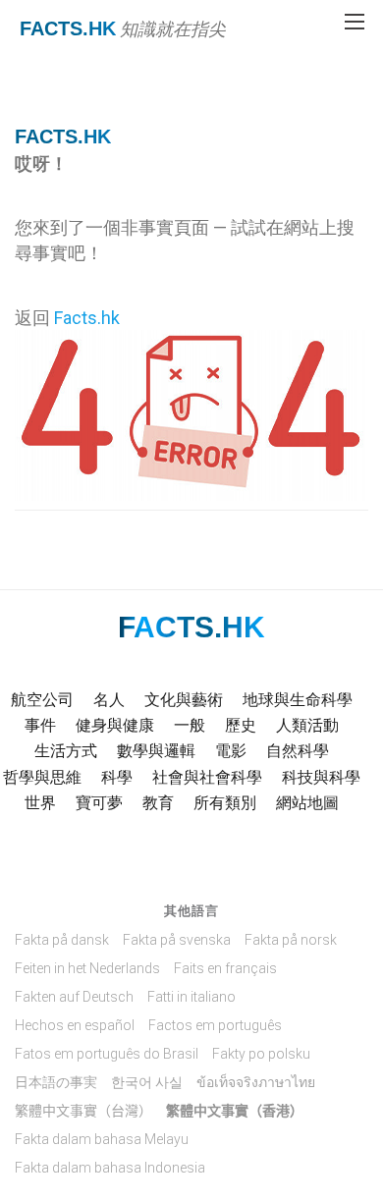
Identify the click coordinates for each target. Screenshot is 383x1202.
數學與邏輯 (156, 750)
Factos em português (215, 1025)
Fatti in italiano (191, 997)
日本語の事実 (56, 1082)
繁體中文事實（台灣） (83, 1111)
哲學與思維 (42, 777)
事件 (40, 725)
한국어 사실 (147, 1082)
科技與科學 (321, 777)
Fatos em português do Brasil (106, 1054)
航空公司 (42, 699)
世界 (40, 802)
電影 (230, 750)
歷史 (240, 725)
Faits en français (225, 968)
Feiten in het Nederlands (87, 968)
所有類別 (224, 802)
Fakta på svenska (177, 940)
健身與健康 (115, 725)
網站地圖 (307, 802)
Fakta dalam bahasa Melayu (102, 1139)
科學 (117, 777)
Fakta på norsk (291, 940)
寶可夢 (99, 802)
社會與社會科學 (207, 777)
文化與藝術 (183, 699)
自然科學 (297, 750)
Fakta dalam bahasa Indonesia (110, 1167)
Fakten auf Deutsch (74, 997)
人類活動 (307, 725)
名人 (109, 699)
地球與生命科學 (298, 699)
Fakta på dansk (62, 940)
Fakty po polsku (261, 1054)
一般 (189, 725)
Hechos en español (75, 1025)
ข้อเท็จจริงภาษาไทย (255, 1082)
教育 (158, 802)
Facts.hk (68, 28)
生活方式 (65, 750)
